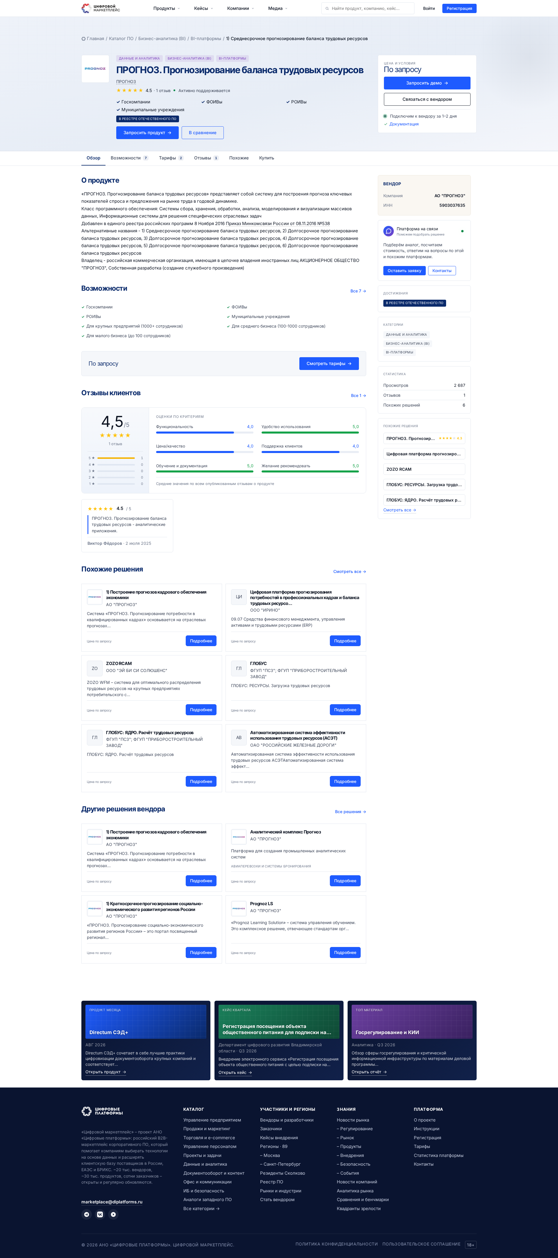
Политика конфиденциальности (337, 1243)
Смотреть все (349, 571)
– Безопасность (353, 1164)
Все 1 (358, 395)
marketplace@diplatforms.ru (111, 1202)
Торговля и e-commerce (209, 1137)
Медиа (275, 8)
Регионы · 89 (273, 1146)
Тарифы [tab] (170, 158)
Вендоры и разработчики (287, 1120)
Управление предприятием (212, 1120)
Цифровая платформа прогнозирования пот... (424, 453)
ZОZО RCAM (119, 663)
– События (348, 1173)
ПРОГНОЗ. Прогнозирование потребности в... (411, 438)
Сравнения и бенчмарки (363, 1199)
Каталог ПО (121, 38)
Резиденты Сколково (282, 1173)
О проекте (425, 1120)
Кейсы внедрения (279, 1137)
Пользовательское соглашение (421, 1243)
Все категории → (201, 1208)
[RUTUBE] (113, 1214)
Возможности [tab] (129, 158)
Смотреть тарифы (329, 363)
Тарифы (422, 1146)
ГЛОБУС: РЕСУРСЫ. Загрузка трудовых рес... (424, 484)
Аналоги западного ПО (207, 1199)
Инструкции (426, 1128)
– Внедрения (350, 1155)
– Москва (270, 1155)
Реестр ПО (271, 1182)
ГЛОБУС (258, 663)
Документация (404, 123)
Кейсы (201, 8)
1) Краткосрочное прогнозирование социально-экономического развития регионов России (154, 906)
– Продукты (349, 1146)
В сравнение (203, 132)
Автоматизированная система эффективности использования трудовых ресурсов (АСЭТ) (297, 735)
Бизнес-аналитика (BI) (162, 38)
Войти (429, 8)
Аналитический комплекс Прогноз (285, 832)
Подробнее (201, 640)
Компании (238, 8)
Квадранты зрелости (359, 1208)
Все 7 (358, 290)
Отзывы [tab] (205, 158)
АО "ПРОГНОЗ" (449, 195)
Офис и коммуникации (207, 1182)
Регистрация (459, 8)
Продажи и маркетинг (206, 1128)
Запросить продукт (147, 132)
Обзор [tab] (93, 158)
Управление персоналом (210, 1146)
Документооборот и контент (213, 1173)
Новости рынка (353, 1120)
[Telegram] (86, 1214)
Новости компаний (357, 1182)
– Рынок (345, 1137)
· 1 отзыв (162, 90)
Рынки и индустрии (280, 1191)
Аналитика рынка (355, 1191)
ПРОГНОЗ (126, 81)
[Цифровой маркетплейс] (125, 1111)
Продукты (164, 8)
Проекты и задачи (202, 1155)
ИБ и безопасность (203, 1191)
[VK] (100, 1214)
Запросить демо (427, 83)
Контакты (442, 270)
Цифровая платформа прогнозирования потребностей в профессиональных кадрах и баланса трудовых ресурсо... (304, 597)
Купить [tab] (266, 158)
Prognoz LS (261, 903)
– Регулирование (355, 1128)
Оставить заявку (404, 270)
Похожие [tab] (239, 158)
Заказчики (271, 1128)
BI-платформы (206, 38)
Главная (95, 38)
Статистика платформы (439, 1155)
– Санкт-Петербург (280, 1164)
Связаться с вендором (427, 99)
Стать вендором (277, 1199)
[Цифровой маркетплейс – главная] (100, 8)
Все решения (350, 811)
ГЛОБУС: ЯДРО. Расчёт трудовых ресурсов (150, 732)
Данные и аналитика (205, 1164)
